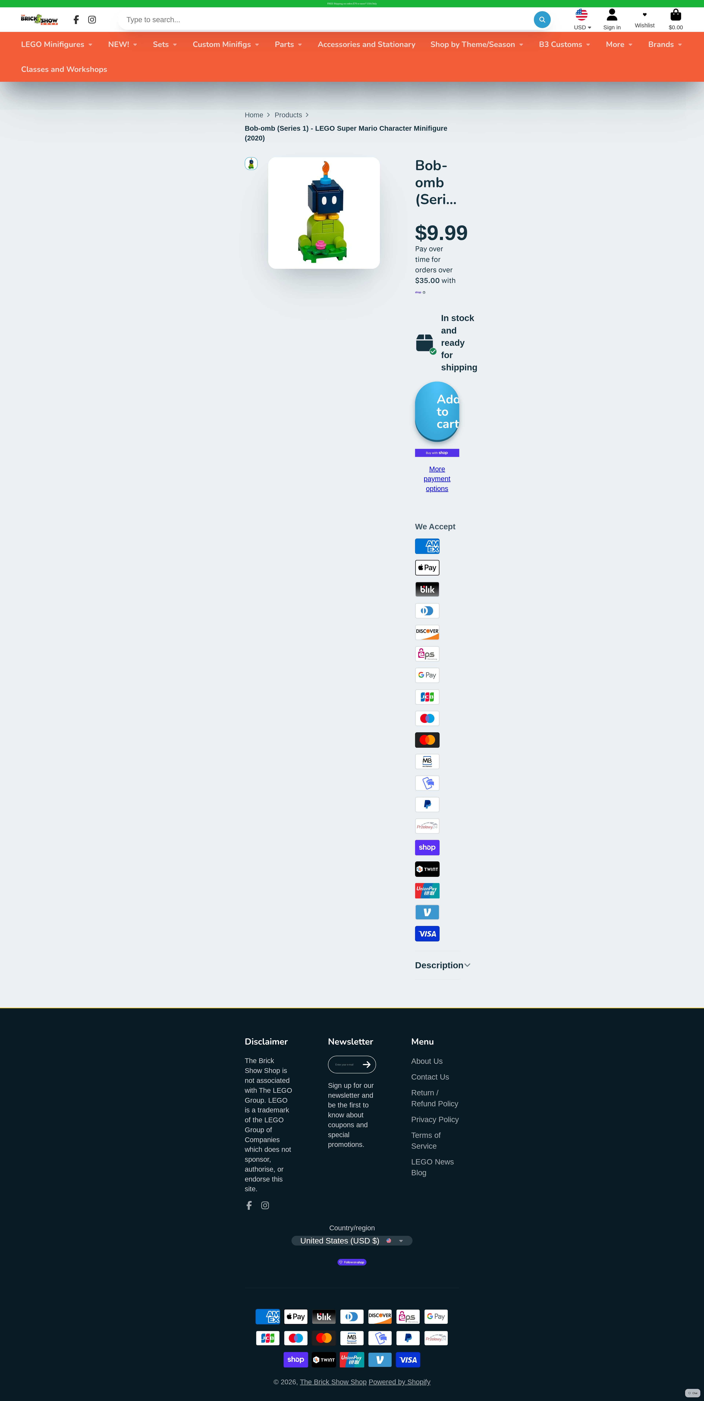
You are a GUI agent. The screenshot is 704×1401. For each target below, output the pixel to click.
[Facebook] (76, 19)
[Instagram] (92, 19)
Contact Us (430, 1077)
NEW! (118, 44)
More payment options (437, 479)
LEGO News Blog (432, 1167)
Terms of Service (426, 1140)
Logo (39, 19)
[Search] (542, 19)
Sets (161, 44)
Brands (661, 44)
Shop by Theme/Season (472, 44)
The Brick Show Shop (333, 1382)
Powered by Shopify (399, 1382)
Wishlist (645, 19)
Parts (284, 44)
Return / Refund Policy (434, 1098)
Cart (676, 19)
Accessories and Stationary (366, 44)
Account (612, 19)
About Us (427, 1061)
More (615, 44)
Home (254, 115)
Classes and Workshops (64, 69)
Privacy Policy (435, 1119)
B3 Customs (560, 44)
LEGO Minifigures (52, 44)
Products (288, 115)
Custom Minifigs (222, 44)
